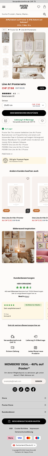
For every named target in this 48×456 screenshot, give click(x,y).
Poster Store (29, 450)
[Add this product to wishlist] (42, 121)
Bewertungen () (8, 96)
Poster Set (14, 30)
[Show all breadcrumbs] (4, 30)
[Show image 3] (5, 62)
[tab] (39, 7)
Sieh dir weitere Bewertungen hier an (24, 325)
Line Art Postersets (28, 30)
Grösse (5, 101)
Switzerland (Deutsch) (24, 445)
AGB (11, 428)
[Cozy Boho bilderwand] (18, 247)
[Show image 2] (5, 50)
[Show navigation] (4, 7)
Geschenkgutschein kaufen (26, 421)
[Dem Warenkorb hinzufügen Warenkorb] (28, 211)
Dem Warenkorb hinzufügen (24, 113)
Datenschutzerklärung (24, 432)
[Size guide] (5, 121)
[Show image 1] (5, 37)
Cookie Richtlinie (21, 428)
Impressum (34, 428)
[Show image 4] (5, 74)
